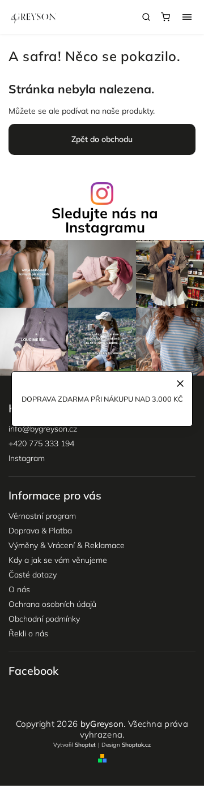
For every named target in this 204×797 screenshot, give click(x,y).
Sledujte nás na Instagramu (105, 220)
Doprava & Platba (40, 530)
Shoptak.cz (136, 744)
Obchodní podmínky (44, 619)
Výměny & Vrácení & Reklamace (66, 545)
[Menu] (187, 17)
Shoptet (85, 744)
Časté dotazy (32, 575)
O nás (19, 589)
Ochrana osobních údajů (52, 604)
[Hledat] (146, 16)
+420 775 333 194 (41, 443)
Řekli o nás (28, 633)
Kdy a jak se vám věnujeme (57, 560)
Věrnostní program (42, 516)
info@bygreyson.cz (42, 429)
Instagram (26, 458)
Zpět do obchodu (102, 139)
